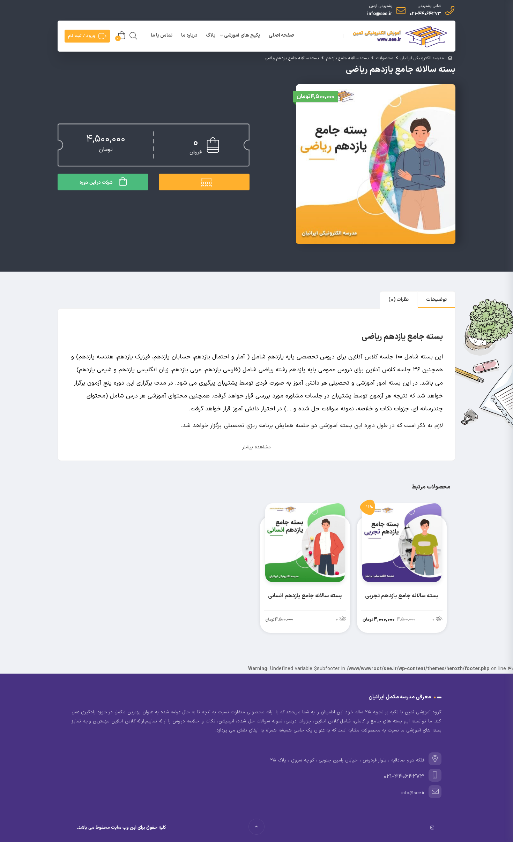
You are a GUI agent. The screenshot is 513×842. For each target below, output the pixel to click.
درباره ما (189, 35)
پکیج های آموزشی (242, 35)
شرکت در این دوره (96, 182)
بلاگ (210, 35)
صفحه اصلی (281, 35)
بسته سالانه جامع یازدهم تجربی (401, 596)
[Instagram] (432, 828)
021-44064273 (425, 13)
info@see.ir (379, 13)
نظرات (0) (398, 299)
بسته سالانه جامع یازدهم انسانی (305, 596)
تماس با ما (161, 35)
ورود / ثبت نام (81, 35)
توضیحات (436, 299)
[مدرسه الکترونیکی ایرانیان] (398, 37)
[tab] (436, 300)
